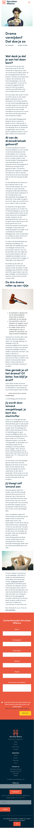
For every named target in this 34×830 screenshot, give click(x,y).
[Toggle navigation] (29, 2)
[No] (32, 822)
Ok (17, 823)
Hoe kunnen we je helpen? (17, 682)
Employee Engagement (15, 739)
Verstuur (25, 713)
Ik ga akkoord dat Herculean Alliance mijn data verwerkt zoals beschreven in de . (17, 704)
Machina (15, 760)
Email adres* (17, 650)
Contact (15, 749)
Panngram (10, 45)
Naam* (17, 629)
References (15, 747)
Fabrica (15, 758)
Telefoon (17, 661)
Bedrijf (17, 672)
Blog (15, 742)
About (16, 744)
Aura (15, 763)
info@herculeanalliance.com (16, 779)
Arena (16, 755)
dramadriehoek (10, 610)
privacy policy (17, 706)
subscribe (15, 792)
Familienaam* (17, 640)
